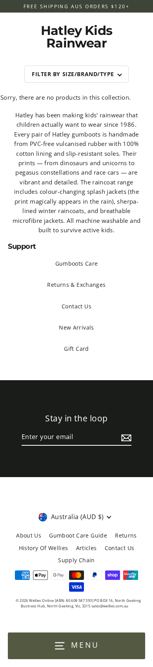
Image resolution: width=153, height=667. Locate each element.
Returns (126, 535)
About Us (28, 535)
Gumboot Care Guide (78, 535)
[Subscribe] (125, 437)
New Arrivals (76, 327)
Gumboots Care (76, 263)
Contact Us (76, 306)
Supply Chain (76, 560)
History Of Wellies (43, 548)
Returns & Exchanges (76, 284)
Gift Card (76, 348)
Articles (86, 548)
